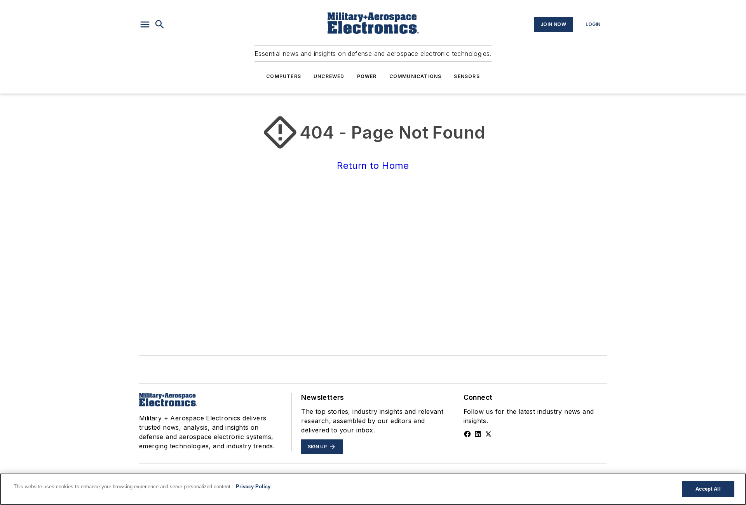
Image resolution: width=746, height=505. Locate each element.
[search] (160, 24)
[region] (373, 489)
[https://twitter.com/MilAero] (488, 434)
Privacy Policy (253, 486)
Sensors (466, 76)
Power (367, 76)
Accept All (707, 489)
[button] (145, 24)
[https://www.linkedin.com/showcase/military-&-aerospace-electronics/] (478, 434)
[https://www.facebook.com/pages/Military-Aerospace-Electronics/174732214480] (467, 434)
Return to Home (373, 165)
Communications (415, 76)
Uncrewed (329, 76)
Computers (283, 76)
